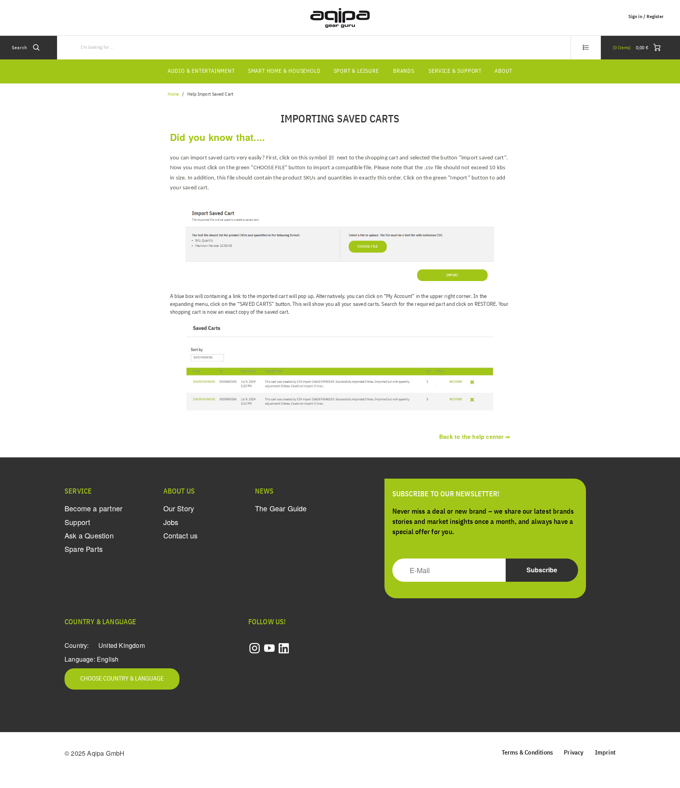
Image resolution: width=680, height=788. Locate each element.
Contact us (180, 535)
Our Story (178, 508)
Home (173, 94)
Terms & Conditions (527, 752)
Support (77, 522)
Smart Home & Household (284, 71)
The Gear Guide (281, 508)
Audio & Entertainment (201, 71)
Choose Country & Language (122, 679)
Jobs (171, 522)
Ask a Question (89, 535)
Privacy (574, 752)
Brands (403, 71)
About (503, 71)
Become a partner (93, 508)
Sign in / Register (645, 17)
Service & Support (455, 71)
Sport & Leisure (356, 71)
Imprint (605, 752)
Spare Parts (84, 549)
